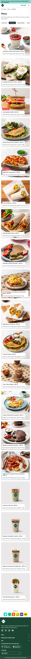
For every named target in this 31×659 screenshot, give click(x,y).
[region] (15, 23)
